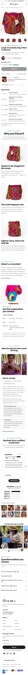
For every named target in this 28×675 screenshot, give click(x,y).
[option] (14, 23)
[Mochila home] (9, 600)
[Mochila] (14, 4)
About (4, 623)
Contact (17, 626)
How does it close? (6, 576)
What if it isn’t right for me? (9, 586)
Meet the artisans (6, 278)
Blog (4, 629)
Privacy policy (13, 666)
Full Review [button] (8, 475)
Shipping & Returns (8, 626)
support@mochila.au (8, 612)
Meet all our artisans (9, 431)
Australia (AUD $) (9, 660)
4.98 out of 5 (17, 486)
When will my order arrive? (9, 590)
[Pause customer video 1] (2, 546)
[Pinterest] (14, 653)
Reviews (17, 623)
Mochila (7, 664)
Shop (16, 620)
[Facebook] (4, 653)
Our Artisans (18, 629)
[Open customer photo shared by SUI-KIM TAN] (4, 79)
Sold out (14, 69)
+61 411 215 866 (7, 614)
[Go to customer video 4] (19, 551)
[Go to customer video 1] (8, 551)
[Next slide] (25, 466)
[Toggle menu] (2, 4)
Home (2, 7)
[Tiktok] (10, 653)
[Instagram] (7, 653)
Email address (6, 640)
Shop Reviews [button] (14, 480)
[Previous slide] (2, 466)
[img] (8, 454)
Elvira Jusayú (17, 58)
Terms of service (6, 666)
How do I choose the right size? (10, 571)
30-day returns (22, 74)
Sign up (14, 647)
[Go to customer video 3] (15, 551)
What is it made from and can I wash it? (11, 581)
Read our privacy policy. (17, 650)
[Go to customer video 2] (12, 551)
